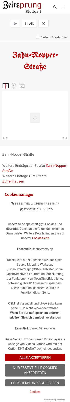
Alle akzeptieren (35, 358)
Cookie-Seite (40, 238)
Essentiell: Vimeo (38, 209)
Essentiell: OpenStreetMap (37, 203)
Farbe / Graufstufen (54, 37)
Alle (31, 23)
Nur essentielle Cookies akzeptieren (35, 370)
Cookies (35, 392)
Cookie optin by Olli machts (54, 400)
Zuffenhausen (13, 181)
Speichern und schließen (35, 383)
